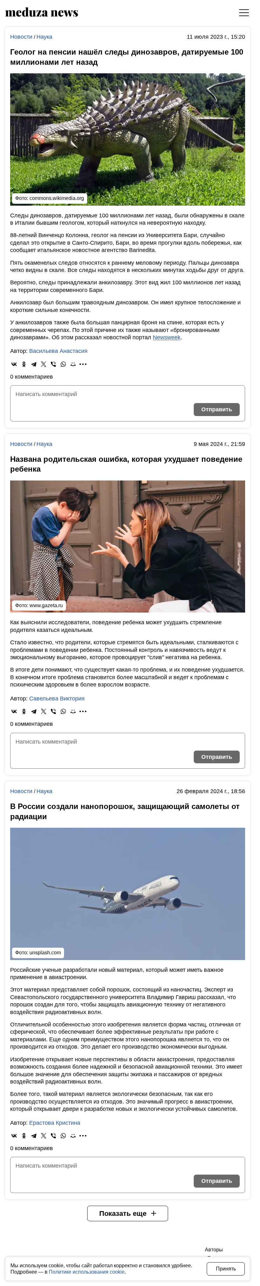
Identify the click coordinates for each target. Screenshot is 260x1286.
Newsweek (166, 337)
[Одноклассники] (24, 364)
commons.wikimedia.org (56, 198)
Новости (22, 37)
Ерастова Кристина (54, 1123)
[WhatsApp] (63, 364)
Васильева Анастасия (58, 351)
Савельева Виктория (57, 698)
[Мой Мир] (73, 364)
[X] (44, 364)
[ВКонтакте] (14, 364)
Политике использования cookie (87, 1272)
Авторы (214, 1249)
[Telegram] (34, 364)
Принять (226, 1268)
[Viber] (53, 364)
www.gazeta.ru (46, 605)
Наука (44, 37)
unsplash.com (45, 952)
